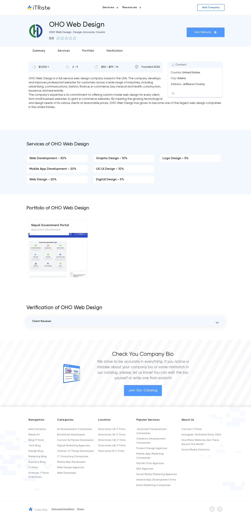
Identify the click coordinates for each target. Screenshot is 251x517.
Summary (39, 50)
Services (64, 50)
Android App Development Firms (156, 480)
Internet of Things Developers (75, 451)
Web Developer (66, 473)
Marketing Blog (38, 456)
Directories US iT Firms (112, 429)
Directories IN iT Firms (111, 451)
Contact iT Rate (192, 429)
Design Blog (36, 451)
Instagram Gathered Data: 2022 (201, 434)
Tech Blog (35, 445)
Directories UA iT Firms (112, 445)
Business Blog (37, 462)
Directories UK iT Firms (112, 434)
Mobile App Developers (71, 462)
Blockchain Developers (71, 434)
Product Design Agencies (151, 448)
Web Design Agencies (70, 467)
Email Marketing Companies (153, 485)
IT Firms (33, 467)
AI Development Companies (74, 429)
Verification (114, 50)
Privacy (80, 509)
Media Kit (34, 434)
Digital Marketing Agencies (73, 445)
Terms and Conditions (62, 509)
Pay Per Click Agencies (150, 463)
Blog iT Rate (36, 440)
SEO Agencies (145, 469)
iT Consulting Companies (72, 456)
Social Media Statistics (196, 449)
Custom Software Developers (75, 440)
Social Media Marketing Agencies (156, 474)
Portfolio (88, 50)
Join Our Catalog (143, 390)
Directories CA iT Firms (112, 440)
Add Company (37, 429)
